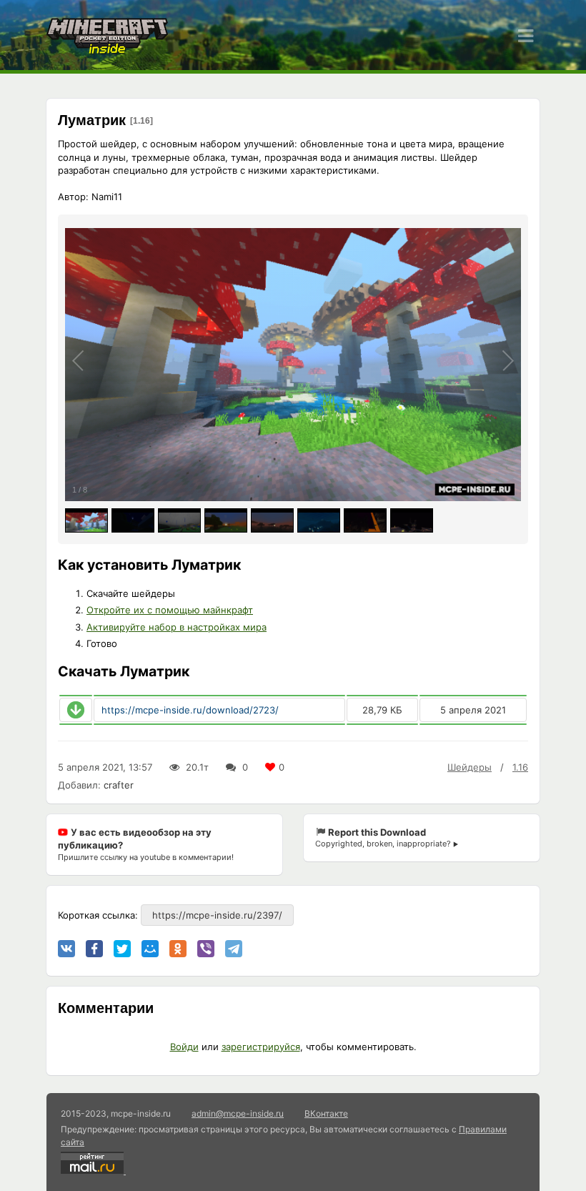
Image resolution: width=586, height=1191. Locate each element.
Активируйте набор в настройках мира (176, 627)
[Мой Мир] (150, 948)
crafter (119, 785)
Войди (184, 1046)
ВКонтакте (326, 1113)
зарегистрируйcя (261, 1046)
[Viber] (205, 948)
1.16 (520, 767)
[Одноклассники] (178, 948)
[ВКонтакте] (66, 948)
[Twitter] (122, 948)
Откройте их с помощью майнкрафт (169, 610)
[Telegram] (233, 948)
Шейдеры (469, 767)
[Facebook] (94, 948)
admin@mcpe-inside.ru (238, 1113)
